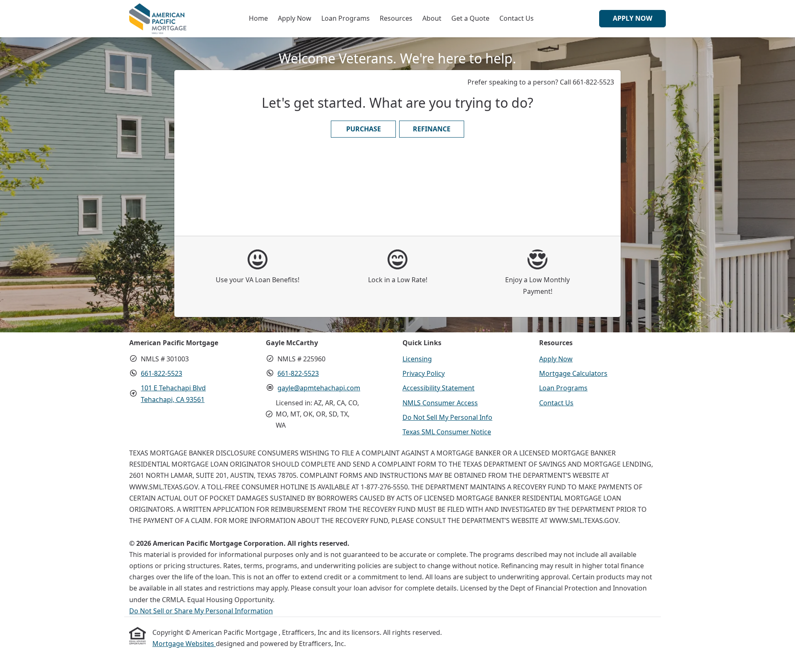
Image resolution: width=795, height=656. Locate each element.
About (431, 18)
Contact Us (516, 18)
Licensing (417, 358)
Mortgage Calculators (573, 373)
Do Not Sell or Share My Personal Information (201, 610)
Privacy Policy (423, 373)
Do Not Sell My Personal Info (447, 417)
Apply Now (294, 18)
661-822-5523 (161, 373)
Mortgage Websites (184, 643)
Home (258, 18)
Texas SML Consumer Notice (446, 431)
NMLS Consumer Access (440, 402)
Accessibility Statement (438, 387)
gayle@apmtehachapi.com (318, 387)
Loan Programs (345, 18)
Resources (396, 18)
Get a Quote (470, 18)
